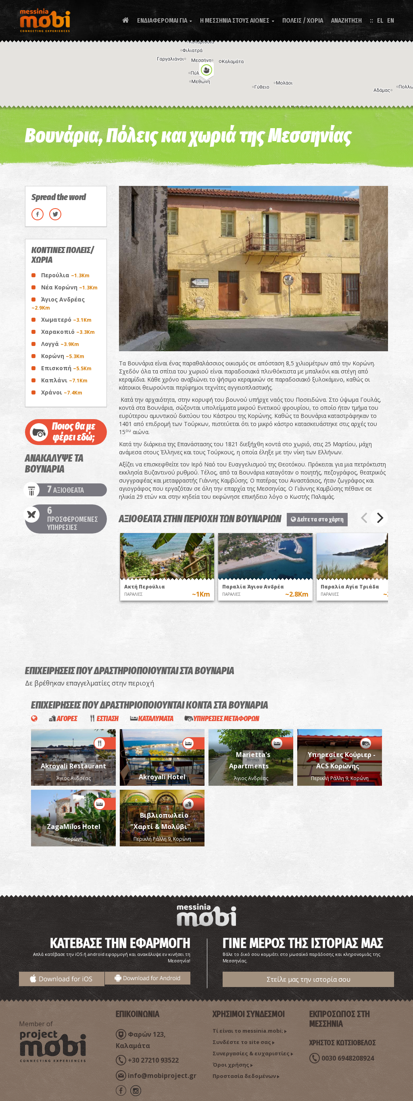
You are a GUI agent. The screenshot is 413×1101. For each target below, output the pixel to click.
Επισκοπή (66, 368)
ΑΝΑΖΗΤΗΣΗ (346, 20)
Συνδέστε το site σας (242, 1042)
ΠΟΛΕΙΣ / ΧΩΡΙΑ (302, 20)
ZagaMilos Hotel (73, 826)
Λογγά (60, 344)
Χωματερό (66, 319)
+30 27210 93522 (153, 1060)
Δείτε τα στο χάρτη (320, 519)
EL (380, 20)
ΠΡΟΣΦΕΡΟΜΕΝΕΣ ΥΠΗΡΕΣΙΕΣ (72, 519)
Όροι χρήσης (231, 1064)
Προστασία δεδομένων (244, 1076)
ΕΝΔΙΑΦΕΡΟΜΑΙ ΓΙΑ (164, 20)
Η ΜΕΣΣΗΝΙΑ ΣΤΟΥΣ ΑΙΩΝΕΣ (237, 20)
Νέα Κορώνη (69, 287)
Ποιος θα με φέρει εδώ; (74, 431)
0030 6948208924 (347, 1058)
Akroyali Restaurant (73, 765)
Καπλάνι (64, 380)
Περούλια (65, 275)
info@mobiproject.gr (162, 1075)
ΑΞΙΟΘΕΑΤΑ (65, 489)
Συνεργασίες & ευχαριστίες (251, 1053)
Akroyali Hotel (162, 776)
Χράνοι (61, 392)
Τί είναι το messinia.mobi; (248, 1030)
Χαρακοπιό (68, 331)
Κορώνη (62, 356)
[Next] (379, 518)
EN (390, 20)
